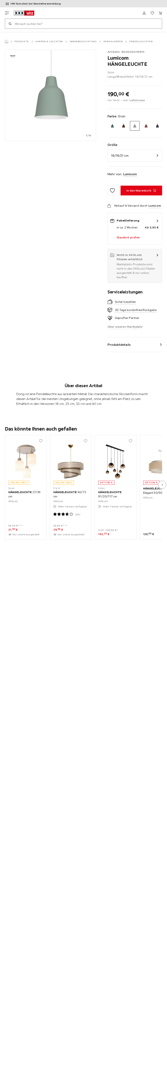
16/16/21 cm (120, 155)
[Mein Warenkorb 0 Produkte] (160, 13)
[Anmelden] (144, 13)
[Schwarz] (157, 126)
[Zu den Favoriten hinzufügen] (112, 190)
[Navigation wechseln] (7, 13)
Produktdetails (119, 345)
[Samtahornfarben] (146, 126)
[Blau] (112, 126)
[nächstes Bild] (162, 485)
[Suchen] (10, 24)
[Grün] (135, 126)
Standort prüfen (128, 237)
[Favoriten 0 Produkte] (152, 13)
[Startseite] (6, 41)
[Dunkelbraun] (123, 126)
